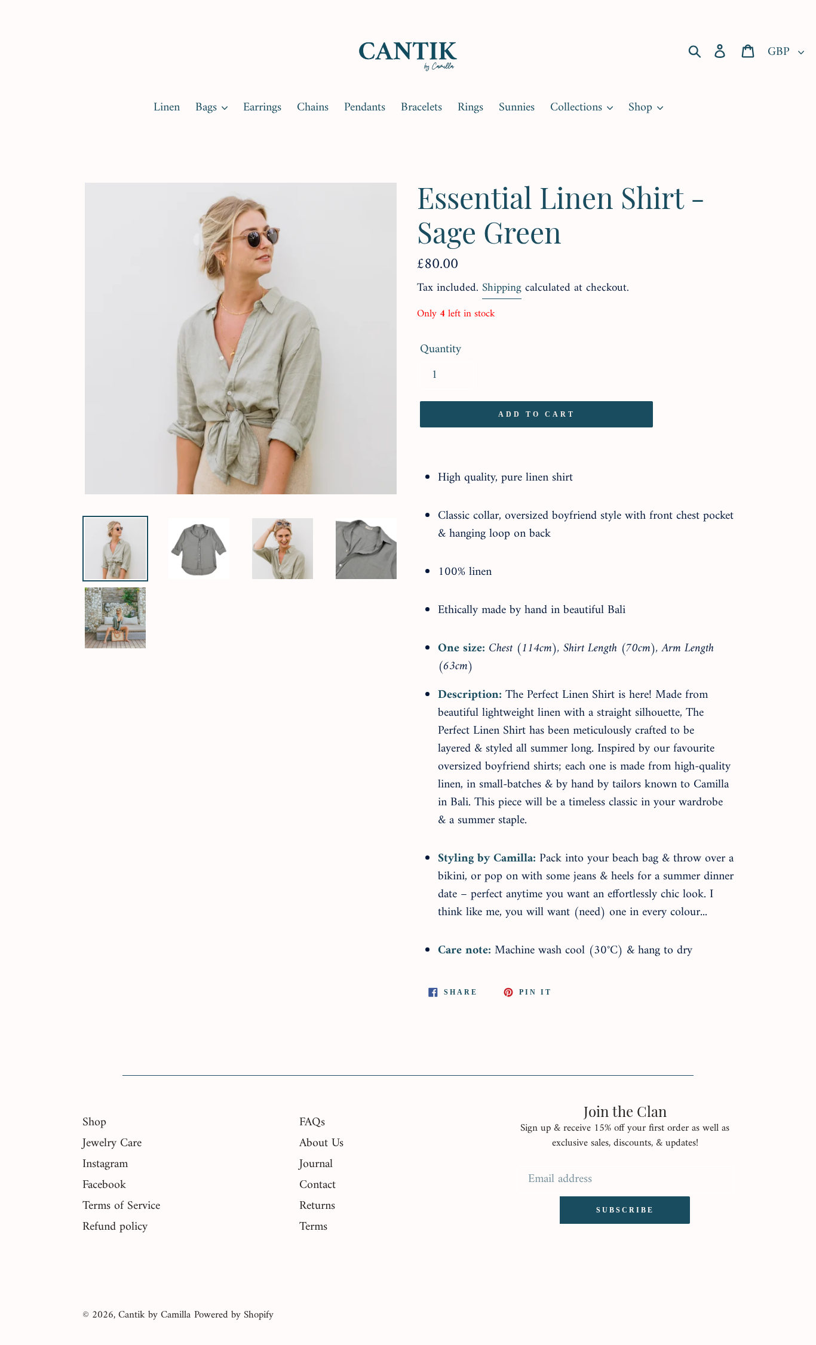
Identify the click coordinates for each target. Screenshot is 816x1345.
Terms (313, 1227)
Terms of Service (121, 1206)
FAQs (312, 1122)
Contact (317, 1185)
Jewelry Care (112, 1143)
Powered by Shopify (234, 1315)
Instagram (105, 1164)
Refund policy (115, 1227)
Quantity (440, 350)
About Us (321, 1143)
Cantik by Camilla (154, 1315)
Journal (316, 1164)
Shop (94, 1122)
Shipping (501, 288)
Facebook (104, 1185)
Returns (317, 1206)
